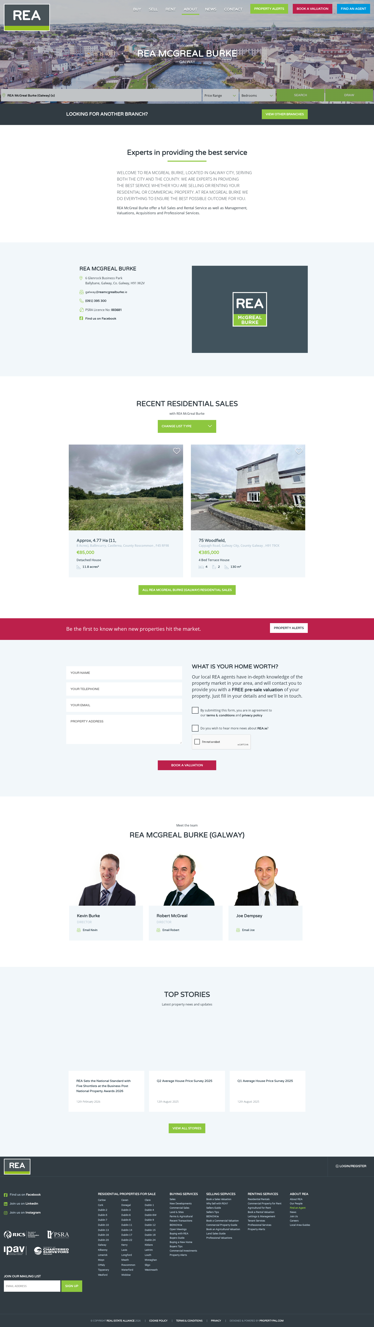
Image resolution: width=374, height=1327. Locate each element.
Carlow (102, 1200)
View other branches (285, 114)
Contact (233, 9)
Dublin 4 (149, 1210)
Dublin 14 (126, 1230)
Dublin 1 (149, 1205)
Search (300, 95)
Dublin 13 (103, 1230)
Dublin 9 (149, 1220)
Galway (102, 1245)
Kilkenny (102, 1250)
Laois (124, 1250)
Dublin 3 (126, 1210)
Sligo (147, 1265)
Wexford (103, 1275)
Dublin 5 (102, 1215)
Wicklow (126, 1275)
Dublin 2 (102, 1210)
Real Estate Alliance (121, 1320)
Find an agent (353, 9)
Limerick (103, 1255)
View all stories (187, 1128)
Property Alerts (269, 9)
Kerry (124, 1245)
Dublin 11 (126, 1225)
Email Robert (170, 930)
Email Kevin (90, 930)
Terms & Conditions (189, 1321)
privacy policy (252, 715)
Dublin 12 (150, 1225)
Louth (148, 1255)
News (210, 9)
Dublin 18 (150, 1235)
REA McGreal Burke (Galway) (31, 95)
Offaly (101, 1265)
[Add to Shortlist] (176, 452)
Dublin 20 (103, 1240)
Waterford (127, 1270)
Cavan (124, 1200)
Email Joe (248, 930)
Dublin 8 (126, 1220)
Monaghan (151, 1260)
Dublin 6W (150, 1215)
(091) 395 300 (95, 301)
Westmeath (151, 1270)
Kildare (149, 1245)
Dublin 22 (126, 1240)
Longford (126, 1255)
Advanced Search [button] (357, 93)
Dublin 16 (103, 1235)
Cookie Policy (158, 1321)
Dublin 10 (103, 1225)
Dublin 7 (102, 1220)
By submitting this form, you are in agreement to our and (236, 713)
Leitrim (149, 1250)
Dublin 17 (126, 1235)
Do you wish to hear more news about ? (234, 728)
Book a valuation (312, 9)
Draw (349, 95)
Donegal (126, 1205)
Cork (100, 1205)
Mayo (101, 1260)
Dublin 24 (150, 1240)
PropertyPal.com (271, 1320)
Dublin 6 (126, 1215)
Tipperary (103, 1270)
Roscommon (128, 1265)
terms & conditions (220, 715)
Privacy (216, 1321)
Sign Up (71, 1286)
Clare (148, 1200)
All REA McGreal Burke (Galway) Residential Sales (187, 590)
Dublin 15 (150, 1230)
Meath (125, 1260)
